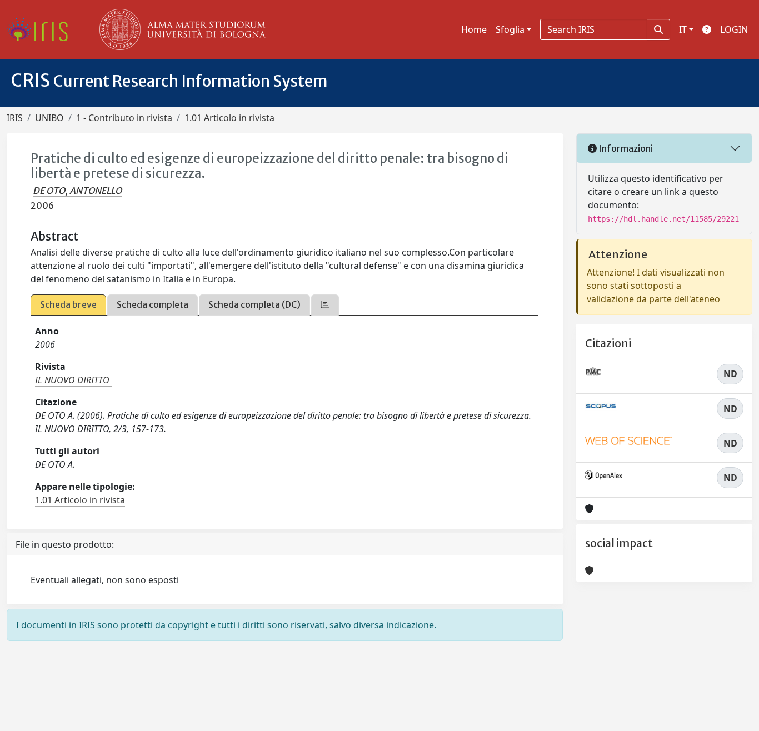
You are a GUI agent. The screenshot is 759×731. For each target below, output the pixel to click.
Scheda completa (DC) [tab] (254, 304)
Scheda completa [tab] (152, 304)
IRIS (15, 118)
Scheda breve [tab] (68, 304)
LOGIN (734, 29)
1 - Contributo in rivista (124, 118)
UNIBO (49, 118)
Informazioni (625, 148)
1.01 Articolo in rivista (229, 118)
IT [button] (683, 29)
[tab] (325, 304)
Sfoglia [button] (510, 29)
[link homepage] (42, 29)
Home (474, 29)
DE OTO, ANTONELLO (77, 190)
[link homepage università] (180, 29)
